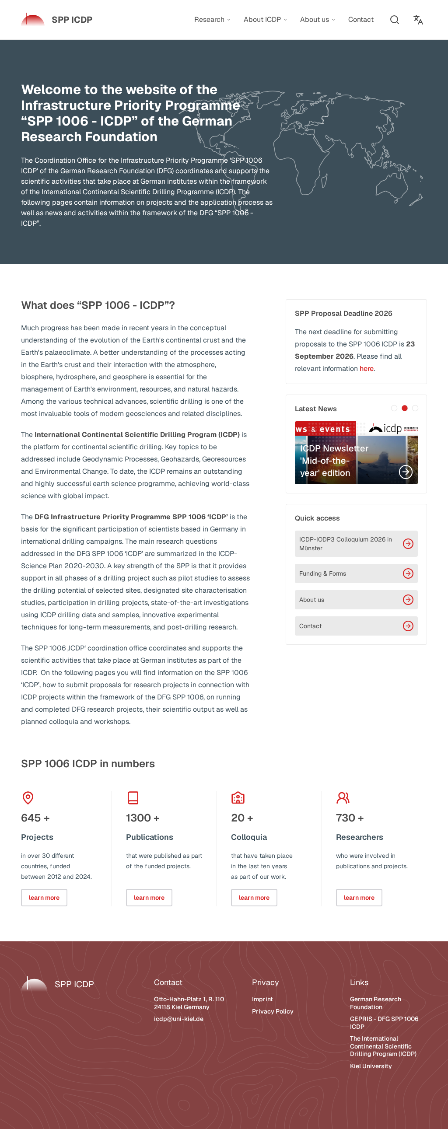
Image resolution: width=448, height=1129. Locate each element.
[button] (394, 19)
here (367, 368)
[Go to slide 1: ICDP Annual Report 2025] (394, 408)
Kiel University (371, 1066)
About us (311, 600)
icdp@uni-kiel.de (178, 1019)
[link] (56, 20)
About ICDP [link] (262, 19)
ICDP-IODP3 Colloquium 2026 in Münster (345, 543)
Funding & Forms (322, 573)
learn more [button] (44, 898)
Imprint (262, 999)
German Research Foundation (375, 1003)
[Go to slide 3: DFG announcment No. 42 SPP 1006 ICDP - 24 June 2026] (415, 408)
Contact (310, 626)
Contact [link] (361, 19)
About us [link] (314, 19)
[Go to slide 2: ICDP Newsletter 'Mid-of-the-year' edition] (404, 408)
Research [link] (209, 19)
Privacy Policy (273, 1011)
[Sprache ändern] (418, 19)
